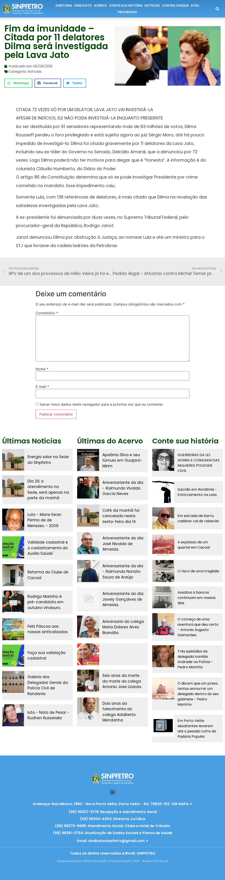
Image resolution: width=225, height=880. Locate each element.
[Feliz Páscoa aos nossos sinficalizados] (13, 629)
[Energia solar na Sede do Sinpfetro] (13, 460)
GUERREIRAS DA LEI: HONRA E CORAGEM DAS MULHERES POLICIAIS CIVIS (199, 462)
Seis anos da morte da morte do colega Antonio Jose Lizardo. (122, 681)
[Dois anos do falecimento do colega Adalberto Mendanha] (88, 708)
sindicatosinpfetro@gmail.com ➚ (118, 840)
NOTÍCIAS (152, 5)
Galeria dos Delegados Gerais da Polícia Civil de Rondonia (47, 685)
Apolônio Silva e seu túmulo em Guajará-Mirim (122, 460)
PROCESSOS (127, 12)
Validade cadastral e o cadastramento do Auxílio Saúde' (47, 548)
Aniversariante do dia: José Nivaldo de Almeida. (123, 543)
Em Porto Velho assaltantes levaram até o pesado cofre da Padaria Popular (197, 728)
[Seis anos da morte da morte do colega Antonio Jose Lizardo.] (88, 681)
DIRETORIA (64, 5)
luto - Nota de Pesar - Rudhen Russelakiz (48, 715)
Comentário (47, 313)
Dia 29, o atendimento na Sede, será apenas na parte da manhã (48, 490)
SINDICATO (83, 5)
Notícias (34, 71)
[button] (18, 83)
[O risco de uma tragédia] (163, 571)
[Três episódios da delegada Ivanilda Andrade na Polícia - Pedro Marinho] (163, 656)
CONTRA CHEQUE (175, 5)
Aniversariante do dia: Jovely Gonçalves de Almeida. (123, 599)
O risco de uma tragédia (198, 571)
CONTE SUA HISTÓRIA (125, 5)
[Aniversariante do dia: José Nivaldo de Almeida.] (88, 543)
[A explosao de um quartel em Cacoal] (163, 545)
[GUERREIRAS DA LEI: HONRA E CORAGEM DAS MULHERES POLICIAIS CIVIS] (163, 460)
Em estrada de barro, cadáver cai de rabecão (198, 518)
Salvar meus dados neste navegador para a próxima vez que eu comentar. (101, 404)
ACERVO (100, 5)
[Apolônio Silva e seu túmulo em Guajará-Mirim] (88, 460)
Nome (42, 369)
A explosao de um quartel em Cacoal (194, 545)
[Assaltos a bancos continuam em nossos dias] (163, 597)
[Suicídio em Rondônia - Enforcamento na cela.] (163, 492)
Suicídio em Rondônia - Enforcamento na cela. (197, 492)
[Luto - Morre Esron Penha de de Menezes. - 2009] (13, 520)
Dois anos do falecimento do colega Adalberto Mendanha (119, 712)
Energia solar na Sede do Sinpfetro (48, 459)
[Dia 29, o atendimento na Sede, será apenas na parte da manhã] (13, 486)
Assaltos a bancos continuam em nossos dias (197, 597)
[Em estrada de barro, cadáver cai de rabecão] (163, 518)
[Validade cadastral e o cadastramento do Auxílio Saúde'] (13, 547)
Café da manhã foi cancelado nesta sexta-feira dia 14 (120, 516)
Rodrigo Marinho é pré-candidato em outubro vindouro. (45, 602)
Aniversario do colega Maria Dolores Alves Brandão (123, 627)
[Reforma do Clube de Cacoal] (13, 575)
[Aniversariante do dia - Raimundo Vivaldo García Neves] (88, 488)
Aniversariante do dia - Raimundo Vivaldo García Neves (122, 488)
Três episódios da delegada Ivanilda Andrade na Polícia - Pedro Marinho (195, 659)
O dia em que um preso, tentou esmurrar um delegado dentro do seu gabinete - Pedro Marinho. (198, 694)
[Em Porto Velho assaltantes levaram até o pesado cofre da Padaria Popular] (163, 726)
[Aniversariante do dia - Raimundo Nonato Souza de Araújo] (88, 571)
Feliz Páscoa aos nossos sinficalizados (47, 629)
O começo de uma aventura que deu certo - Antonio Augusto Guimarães (198, 627)
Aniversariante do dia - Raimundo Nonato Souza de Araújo (122, 571)
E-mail (42, 386)
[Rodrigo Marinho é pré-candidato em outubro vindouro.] (13, 602)
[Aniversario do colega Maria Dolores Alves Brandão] (88, 627)
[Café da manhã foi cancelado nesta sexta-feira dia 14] (88, 515)
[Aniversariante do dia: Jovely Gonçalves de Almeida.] (88, 599)
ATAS (195, 5)
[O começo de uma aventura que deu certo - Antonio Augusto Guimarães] (163, 624)
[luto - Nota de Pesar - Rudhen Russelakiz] (13, 715)
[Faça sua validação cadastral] (13, 656)
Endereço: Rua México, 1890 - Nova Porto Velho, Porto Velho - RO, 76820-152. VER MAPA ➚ (112, 803)
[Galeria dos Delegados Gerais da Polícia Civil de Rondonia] (13, 682)
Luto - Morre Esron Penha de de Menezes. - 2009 (44, 520)
